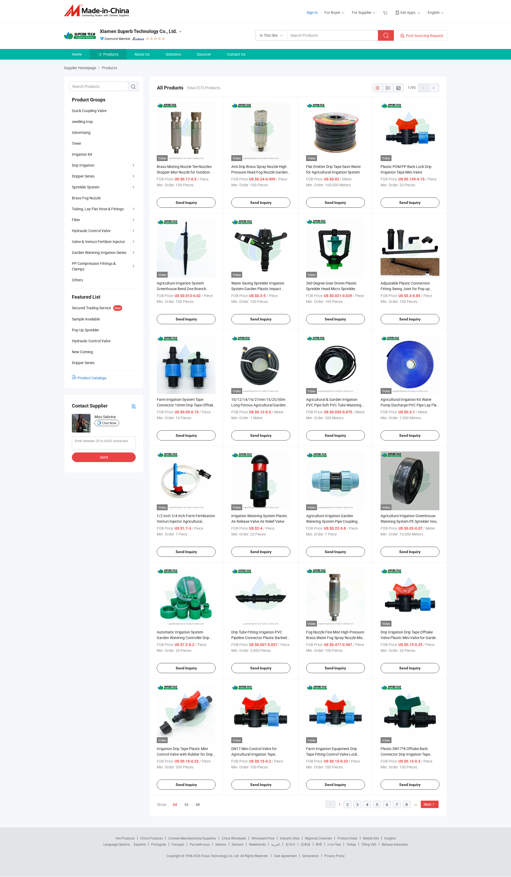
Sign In (312, 12)
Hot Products (125, 838)
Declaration (310, 856)
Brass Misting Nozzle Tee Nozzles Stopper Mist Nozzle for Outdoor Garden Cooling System (184, 172)
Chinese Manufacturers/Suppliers (192, 838)
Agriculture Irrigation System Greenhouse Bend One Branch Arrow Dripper (181, 289)
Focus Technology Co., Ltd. (220, 856)
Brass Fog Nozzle (86, 197)
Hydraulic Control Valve (91, 230)
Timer (76, 143)
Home (77, 54)
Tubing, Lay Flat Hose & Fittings (98, 208)
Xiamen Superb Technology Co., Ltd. (138, 31)
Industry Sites (289, 838)
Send (104, 457)
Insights (390, 838)
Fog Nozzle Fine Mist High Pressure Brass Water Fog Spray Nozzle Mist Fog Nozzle (335, 637)
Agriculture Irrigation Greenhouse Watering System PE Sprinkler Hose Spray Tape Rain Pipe (409, 521)
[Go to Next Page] (434, 88)
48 (198, 804)
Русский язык (200, 844)
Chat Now (109, 423)
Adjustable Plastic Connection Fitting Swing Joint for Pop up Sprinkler (405, 289)
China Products (151, 838)
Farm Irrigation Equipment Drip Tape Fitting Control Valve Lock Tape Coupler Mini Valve (331, 754)
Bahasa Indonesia (395, 844)
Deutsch (238, 844)
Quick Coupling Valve (89, 110)
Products (110, 54)
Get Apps (407, 12)
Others (77, 279)
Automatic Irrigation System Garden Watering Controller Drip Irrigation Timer (183, 637)
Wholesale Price (263, 838)
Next (427, 804)
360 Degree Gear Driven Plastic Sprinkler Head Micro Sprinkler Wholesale (331, 289)
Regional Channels (318, 838)
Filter (76, 219)
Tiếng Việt (368, 844)
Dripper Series (83, 176)
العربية (275, 844)
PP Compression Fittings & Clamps (94, 266)
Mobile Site (371, 838)
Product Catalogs (91, 377)
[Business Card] (133, 406)
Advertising (81, 132)
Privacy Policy (334, 856)
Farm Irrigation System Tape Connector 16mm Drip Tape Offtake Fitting (186, 405)
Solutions (173, 54)
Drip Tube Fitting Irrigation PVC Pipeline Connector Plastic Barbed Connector (259, 637)
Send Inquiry (186, 202)
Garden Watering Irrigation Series (99, 252)
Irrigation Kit (82, 154)
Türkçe (351, 844)
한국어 (290, 844)
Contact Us (236, 54)
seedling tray (82, 121)
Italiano (220, 844)
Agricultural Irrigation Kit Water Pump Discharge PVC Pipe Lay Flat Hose (409, 405)
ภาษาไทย (334, 844)
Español (140, 844)
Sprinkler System (85, 187)
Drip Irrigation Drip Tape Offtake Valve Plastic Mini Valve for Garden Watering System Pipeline (409, 637)
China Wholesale (234, 838)
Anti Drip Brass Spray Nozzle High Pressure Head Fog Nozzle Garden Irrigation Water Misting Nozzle (259, 172)
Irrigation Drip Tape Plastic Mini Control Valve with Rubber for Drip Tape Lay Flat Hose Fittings (185, 754)
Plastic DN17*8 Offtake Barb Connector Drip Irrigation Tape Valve (405, 754)
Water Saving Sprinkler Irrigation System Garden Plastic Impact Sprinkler (257, 289)
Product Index (347, 838)
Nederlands (257, 844)
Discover (204, 54)
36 (186, 804)
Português (158, 844)
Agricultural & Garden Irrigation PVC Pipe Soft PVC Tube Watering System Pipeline (333, 405)
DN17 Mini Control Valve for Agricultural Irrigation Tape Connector (254, 754)
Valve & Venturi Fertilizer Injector (98, 241)
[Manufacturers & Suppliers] (98, 10)
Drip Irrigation (83, 165)
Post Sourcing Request (424, 35)
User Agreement (285, 856)
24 (175, 804)
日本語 (305, 844)
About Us (142, 54)
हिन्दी (319, 844)
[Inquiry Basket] (386, 12)
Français (178, 844)
